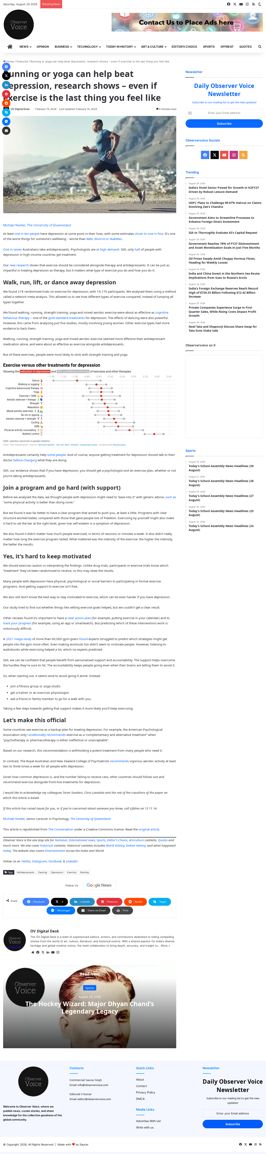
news (91, 840)
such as (170, 497)
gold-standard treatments (66, 318)
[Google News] (99, 885)
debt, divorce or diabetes (104, 239)
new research (19, 265)
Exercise (71, 872)
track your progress (17, 623)
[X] (42, 952)
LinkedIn (72, 861)
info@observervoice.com (93, 1085)
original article (149, 829)
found (83, 639)
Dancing (42, 872)
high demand (109, 249)
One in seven (12, 249)
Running (84, 872)
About (140, 1079)
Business (62, 46)
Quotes (245, 46)
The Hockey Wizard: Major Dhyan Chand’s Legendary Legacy (89, 1007)
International (78, 840)
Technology (87, 46)
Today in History (119, 46)
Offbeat (227, 46)
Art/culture (136, 840)
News (24, 46)
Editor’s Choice (184, 46)
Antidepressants (25, 872)
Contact (141, 1086)
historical (46, 845)
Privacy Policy (145, 1092)
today (7, 850)
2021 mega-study (18, 639)
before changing (25, 460)
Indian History (135, 845)
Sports (209, 46)
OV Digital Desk (20, 109)
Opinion (43, 46)
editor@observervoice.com (94, 1099)
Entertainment (55, 850)
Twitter (25, 861)
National (61, 840)
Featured (22, 61)
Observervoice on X (201, 345)
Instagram (39, 861)
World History (115, 845)
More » (165, 945)
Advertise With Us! (148, 1121)
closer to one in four (149, 233)
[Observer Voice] (18, 24)
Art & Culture (152, 46)
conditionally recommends (46, 735)
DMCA (140, 1098)
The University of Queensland (49, 225)
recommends (119, 761)
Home (10, 61)
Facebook (54, 861)
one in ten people (27, 233)
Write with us (145, 1127)
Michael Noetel (14, 225)
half (137, 249)
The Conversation (60, 829)
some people (56, 455)
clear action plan (79, 618)
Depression (57, 872)
